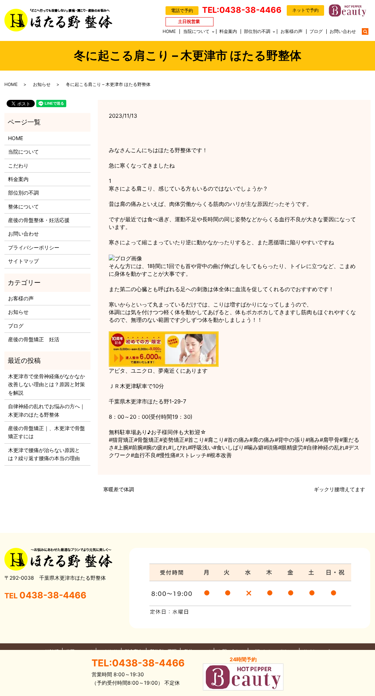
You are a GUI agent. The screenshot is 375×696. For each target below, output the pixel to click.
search (369, 31)
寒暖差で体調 (118, 489)
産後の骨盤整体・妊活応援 (39, 220)
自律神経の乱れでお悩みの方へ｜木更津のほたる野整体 (46, 410)
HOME (169, 31)
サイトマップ (23, 261)
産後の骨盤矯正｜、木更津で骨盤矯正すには (46, 432)
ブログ (316, 31)
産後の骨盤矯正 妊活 (33, 339)
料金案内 (228, 31)
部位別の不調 (257, 31)
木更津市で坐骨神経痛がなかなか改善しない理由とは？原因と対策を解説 (46, 384)
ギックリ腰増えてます (339, 489)
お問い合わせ (343, 31)
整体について (23, 206)
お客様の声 (291, 31)
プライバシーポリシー (33, 247)
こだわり (18, 165)
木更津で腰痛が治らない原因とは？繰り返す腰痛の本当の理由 (44, 454)
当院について (196, 31)
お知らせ (42, 84)
